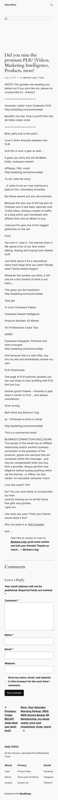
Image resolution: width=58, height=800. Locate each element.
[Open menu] (51, 5)
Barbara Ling (29, 77)
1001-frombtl (35, 524)
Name (9, 634)
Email (9, 649)
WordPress (25, 793)
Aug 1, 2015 (10, 77)
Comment (12, 600)
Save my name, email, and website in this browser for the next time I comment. (29, 681)
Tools (41, 77)
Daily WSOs (10, 4)
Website (10, 663)
